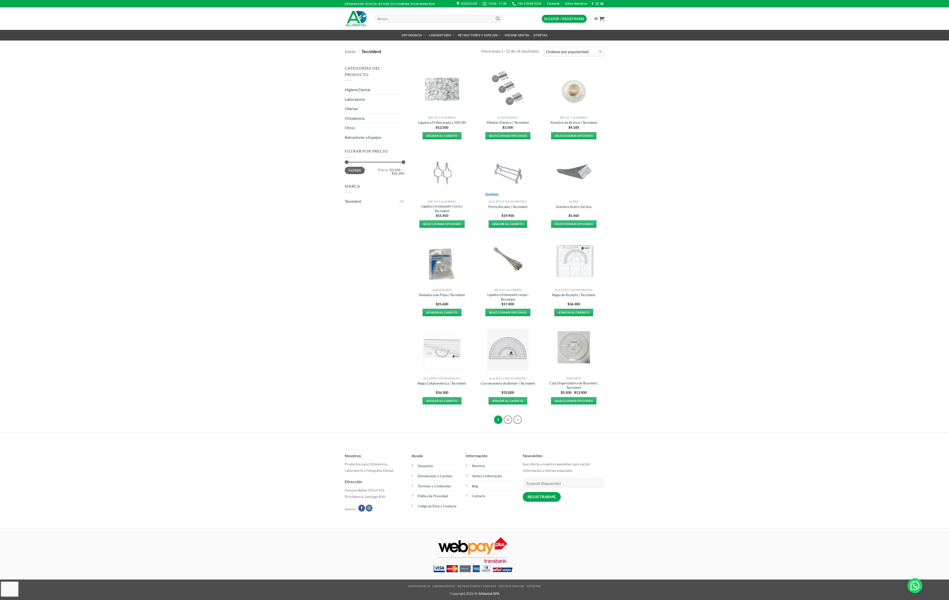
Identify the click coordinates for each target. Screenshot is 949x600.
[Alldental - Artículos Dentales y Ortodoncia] (356, 19)
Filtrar (354, 170)
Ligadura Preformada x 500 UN (442, 122)
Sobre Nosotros (576, 3)
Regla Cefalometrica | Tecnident (442, 383)
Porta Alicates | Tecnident (507, 207)
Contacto (553, 3)
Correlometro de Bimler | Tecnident (508, 383)
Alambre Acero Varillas (574, 207)
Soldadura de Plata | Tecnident (442, 295)
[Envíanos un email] (601, 4)
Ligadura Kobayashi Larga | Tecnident (507, 296)
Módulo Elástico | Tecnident (508, 122)
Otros (350, 127)
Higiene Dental (517, 35)
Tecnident (353, 201)
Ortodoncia (412, 35)
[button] (564, 19)
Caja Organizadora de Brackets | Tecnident (573, 385)
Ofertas (540, 35)
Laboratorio (440, 35)
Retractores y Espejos (478, 35)
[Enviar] (498, 19)
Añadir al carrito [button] (442, 135)
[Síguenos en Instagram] (597, 4)
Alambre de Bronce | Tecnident (573, 122)
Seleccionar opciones (508, 135)
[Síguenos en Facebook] (592, 4)
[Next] (517, 419)
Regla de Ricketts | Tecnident (573, 295)
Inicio (350, 51)
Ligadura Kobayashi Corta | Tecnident (442, 208)
